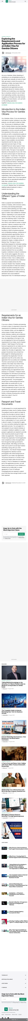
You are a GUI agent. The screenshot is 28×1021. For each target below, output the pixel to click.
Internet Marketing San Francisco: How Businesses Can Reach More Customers (18, 885)
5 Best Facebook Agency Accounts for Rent (16, 912)
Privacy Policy (21, 537)
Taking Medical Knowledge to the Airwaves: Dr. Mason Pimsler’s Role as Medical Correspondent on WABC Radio (18, 866)
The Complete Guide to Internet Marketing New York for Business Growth (18, 876)
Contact (19, 1014)
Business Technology (6, 36)
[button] (2, 1)
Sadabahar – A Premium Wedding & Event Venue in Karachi (16, 894)
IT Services (4, 987)
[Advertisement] (14, 18)
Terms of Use (7, 538)
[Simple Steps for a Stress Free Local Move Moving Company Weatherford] (14, 780)
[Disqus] (14, 504)
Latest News (5, 983)
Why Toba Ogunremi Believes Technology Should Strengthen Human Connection (18, 931)
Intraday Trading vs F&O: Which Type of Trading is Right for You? (18, 921)
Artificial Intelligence (7, 979)
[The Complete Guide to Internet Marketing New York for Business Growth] (14, 701)
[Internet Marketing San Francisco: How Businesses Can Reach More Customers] (14, 727)
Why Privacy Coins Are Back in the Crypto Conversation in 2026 (18, 848)
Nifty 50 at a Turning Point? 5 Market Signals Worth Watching (18, 856)
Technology (5, 975)
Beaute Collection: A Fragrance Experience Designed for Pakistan (18, 903)
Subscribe (21, 534)
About (3, 1014)
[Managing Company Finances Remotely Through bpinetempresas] (14, 805)
